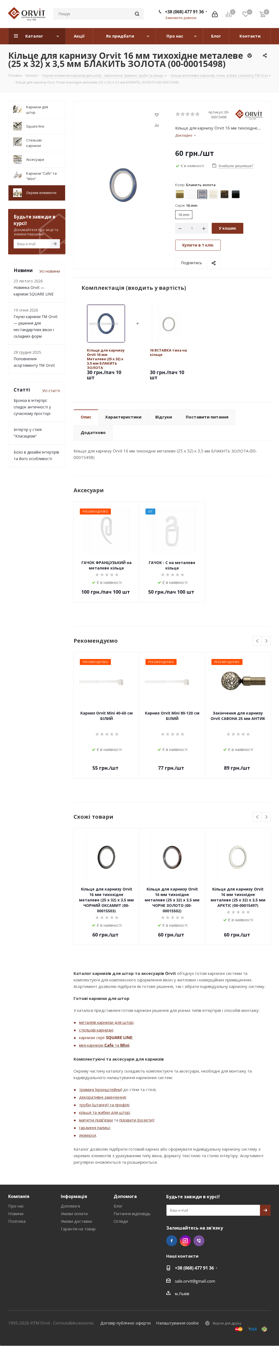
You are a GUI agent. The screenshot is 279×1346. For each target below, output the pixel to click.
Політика (17, 1221)
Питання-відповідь (132, 1213)
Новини (15, 1213)
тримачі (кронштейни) (100, 1089)
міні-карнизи (91, 1045)
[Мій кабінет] (215, 14)
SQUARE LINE (119, 1037)
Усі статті (51, 390)
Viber (198, 1240)
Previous (257, 641)
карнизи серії (92, 1037)
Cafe (109, 1045)
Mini (124, 1045)
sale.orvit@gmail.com (195, 1281)
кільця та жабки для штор (104, 1112)
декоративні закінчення (102, 1097)
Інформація (74, 1196)
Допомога (70, 1206)
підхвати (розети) (136, 1120)
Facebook (171, 1240)
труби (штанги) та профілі (104, 1104)
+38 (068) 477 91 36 (184, 12)
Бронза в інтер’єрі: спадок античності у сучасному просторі (32, 407)
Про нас (16, 1206)
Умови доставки (76, 1221)
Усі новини (49, 271)
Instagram (185, 1240)
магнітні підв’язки (96, 1120)
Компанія (18, 1196)
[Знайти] (137, 13)
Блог (118, 1206)
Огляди (121, 1221)
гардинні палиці (94, 1127)
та (117, 1045)
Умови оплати (74, 1213)
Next (266, 641)
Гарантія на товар (78, 1228)
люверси (87, 1135)
